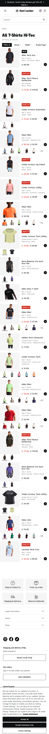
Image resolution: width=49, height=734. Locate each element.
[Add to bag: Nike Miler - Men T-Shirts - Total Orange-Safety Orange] (45, 216)
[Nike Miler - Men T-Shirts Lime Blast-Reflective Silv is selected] (4, 400)
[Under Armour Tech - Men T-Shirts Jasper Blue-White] (12, 375)
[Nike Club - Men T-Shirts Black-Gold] (26, 536)
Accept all (24, 719)
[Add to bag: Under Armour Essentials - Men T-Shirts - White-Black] (45, 118)
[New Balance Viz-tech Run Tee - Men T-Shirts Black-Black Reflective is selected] (4, 279)
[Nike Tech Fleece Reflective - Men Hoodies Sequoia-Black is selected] (4, 457)
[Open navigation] (5, 10)
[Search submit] (44, 20)
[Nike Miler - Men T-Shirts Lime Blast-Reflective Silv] (19, 151)
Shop (7, 625)
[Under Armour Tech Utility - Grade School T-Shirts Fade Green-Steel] (12, 510)
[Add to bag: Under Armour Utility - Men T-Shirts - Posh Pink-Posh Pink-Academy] (45, 196)
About (7, 618)
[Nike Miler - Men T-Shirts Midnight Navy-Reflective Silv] (34, 328)
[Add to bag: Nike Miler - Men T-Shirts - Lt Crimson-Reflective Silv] (45, 419)
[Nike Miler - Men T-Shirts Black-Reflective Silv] (26, 151)
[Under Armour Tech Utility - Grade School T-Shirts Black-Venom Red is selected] (4, 510)
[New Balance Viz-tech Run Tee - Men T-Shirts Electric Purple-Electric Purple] (12, 279)
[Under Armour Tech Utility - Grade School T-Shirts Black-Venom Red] (12, 252)
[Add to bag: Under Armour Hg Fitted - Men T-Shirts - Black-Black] (45, 173)
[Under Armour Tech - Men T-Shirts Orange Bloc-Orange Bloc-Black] (34, 375)
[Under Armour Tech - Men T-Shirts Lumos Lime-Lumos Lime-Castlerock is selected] (4, 375)
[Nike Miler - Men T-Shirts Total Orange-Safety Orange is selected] (4, 223)
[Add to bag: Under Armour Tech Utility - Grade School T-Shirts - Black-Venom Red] (45, 503)
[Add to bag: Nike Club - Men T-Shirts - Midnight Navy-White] (45, 529)
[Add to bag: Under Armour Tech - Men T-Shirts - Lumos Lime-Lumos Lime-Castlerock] (45, 368)
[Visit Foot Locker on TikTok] (17, 639)
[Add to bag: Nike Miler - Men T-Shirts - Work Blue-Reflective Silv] (45, 144)
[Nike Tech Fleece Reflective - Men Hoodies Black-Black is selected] (4, 96)
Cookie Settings (24, 731)
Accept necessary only (24, 725)
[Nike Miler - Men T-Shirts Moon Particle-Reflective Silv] (12, 151)
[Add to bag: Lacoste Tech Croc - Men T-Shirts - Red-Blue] (45, 558)
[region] (24, 3)
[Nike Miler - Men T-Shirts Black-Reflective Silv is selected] (4, 328)
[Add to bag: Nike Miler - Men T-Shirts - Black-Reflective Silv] (45, 321)
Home (4, 29)
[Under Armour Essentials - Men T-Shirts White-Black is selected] (4, 125)
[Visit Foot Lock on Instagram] (5, 639)
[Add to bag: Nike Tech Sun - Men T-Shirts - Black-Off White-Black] (45, 64)
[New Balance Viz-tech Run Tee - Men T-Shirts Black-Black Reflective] (12, 484)
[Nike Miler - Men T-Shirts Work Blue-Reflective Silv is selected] (4, 151)
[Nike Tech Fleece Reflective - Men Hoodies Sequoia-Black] (12, 96)
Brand (17, 45)
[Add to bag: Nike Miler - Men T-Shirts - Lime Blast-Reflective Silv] (45, 393)
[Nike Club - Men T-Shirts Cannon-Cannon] (34, 536)
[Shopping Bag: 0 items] (45, 10)
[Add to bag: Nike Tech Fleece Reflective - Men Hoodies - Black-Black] (45, 89)
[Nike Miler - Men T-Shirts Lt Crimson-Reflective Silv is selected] (4, 426)
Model (27, 45)
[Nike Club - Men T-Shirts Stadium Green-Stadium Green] (12, 536)
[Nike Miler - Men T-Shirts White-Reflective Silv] (34, 151)
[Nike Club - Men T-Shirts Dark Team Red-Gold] (19, 536)
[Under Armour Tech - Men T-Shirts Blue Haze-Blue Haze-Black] (26, 375)
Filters (6, 45)
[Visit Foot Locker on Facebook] (11, 639)
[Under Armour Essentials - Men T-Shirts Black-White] (12, 125)
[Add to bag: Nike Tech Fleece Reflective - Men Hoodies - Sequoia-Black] (45, 450)
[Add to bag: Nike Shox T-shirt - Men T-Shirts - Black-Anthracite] (45, 298)
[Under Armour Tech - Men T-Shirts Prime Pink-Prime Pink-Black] (19, 375)
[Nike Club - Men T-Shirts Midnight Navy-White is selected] (4, 536)
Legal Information (12, 611)
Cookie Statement (30, 714)
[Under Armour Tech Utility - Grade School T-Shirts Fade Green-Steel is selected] (4, 252)
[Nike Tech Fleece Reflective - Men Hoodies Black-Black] (12, 457)
